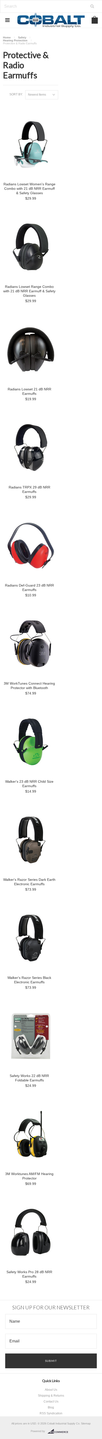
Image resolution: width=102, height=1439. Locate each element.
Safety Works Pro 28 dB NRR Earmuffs (29, 1274)
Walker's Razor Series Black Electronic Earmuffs (29, 980)
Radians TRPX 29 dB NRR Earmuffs (29, 489)
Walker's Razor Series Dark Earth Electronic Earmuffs (29, 882)
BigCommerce (59, 1431)
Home (7, 37)
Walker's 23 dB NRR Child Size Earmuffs (29, 784)
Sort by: (16, 94)
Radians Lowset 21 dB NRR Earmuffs (29, 391)
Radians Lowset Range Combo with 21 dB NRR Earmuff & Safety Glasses (29, 291)
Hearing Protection (15, 40)
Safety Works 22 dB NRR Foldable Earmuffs (29, 1078)
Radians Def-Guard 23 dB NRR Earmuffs (29, 587)
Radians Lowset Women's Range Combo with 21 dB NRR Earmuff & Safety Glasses (29, 188)
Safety (22, 37)
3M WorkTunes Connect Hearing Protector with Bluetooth (29, 685)
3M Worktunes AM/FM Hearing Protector (29, 1176)
